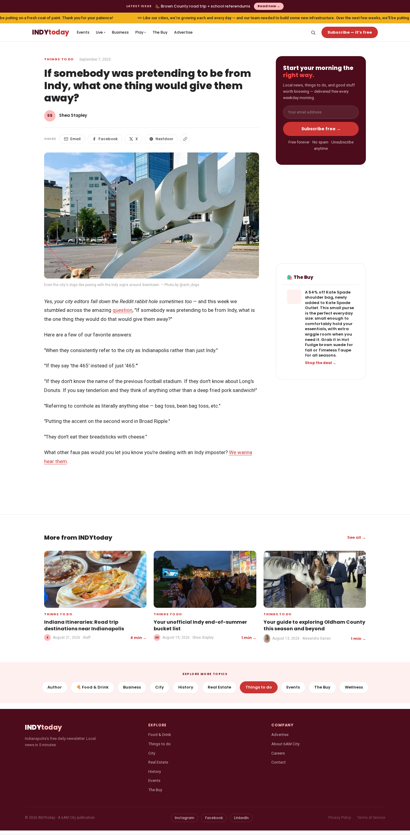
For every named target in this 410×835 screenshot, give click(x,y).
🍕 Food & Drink (92, 687)
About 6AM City (285, 743)
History (185, 687)
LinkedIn (241, 817)
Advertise (183, 32)
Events (83, 32)
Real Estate (219, 687)
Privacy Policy (339, 817)
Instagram (184, 817)
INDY (50, 32)
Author (54, 687)
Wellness (354, 687)
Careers (278, 753)
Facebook (108, 138)
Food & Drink (159, 734)
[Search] (313, 32)
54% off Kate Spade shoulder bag (328, 294)
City (159, 687)
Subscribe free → (321, 129)
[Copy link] (185, 139)
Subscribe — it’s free (349, 32)
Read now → (269, 6)
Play (140, 32)
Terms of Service (371, 817)
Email (75, 138)
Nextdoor (164, 138)
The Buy (159, 32)
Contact (278, 762)
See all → (356, 537)
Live (100, 32)
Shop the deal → (320, 362)
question (122, 310)
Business (120, 32)
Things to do (59, 59)
